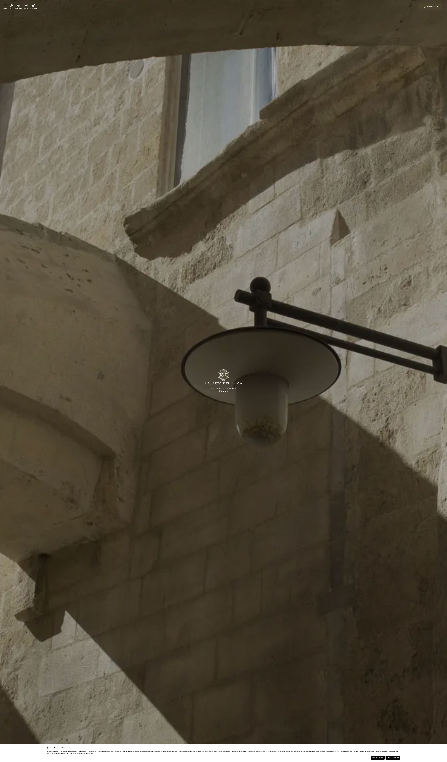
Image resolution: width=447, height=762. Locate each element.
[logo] (223, 381)
